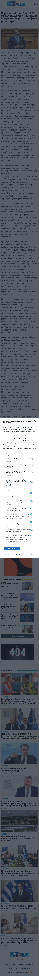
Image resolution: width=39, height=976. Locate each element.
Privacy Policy (30, 555)
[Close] (35, 421)
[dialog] (19, 488)
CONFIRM (11, 548)
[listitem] (19, 454)
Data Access (19, 555)
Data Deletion (9, 555)
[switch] (31, 459)
